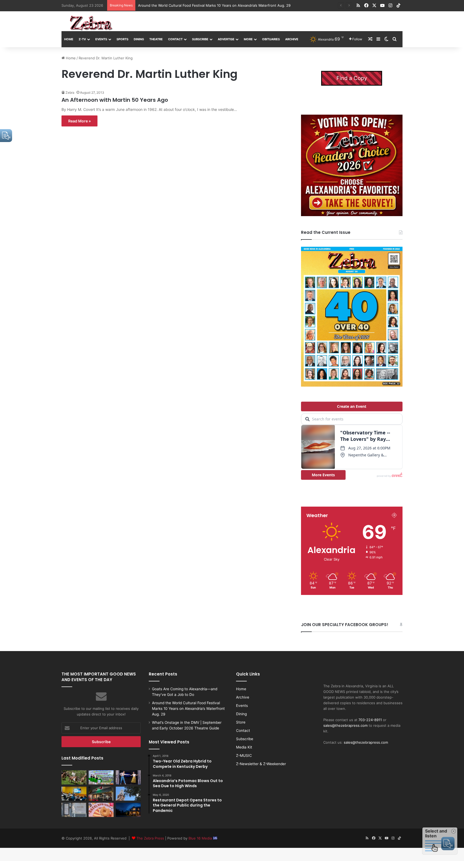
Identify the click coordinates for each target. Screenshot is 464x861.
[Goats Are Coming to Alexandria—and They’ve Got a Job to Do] (73, 777)
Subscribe (200, 39)
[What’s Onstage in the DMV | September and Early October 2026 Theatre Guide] (128, 777)
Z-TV (82, 39)
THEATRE (156, 39)
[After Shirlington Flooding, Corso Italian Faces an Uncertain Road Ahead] (101, 794)
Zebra (70, 92)
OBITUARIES (271, 39)
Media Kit (244, 747)
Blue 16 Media (201, 838)
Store (240, 722)
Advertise (226, 39)
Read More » (79, 121)
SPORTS (122, 39)
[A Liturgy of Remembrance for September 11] (128, 794)
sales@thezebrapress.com (345, 725)
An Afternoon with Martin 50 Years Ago (114, 100)
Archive (291, 39)
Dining (139, 39)
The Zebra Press (150, 838)
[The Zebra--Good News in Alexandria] (91, 23)
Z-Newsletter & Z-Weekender (261, 764)
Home (68, 39)
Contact (175, 39)
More (248, 39)
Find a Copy (351, 78)
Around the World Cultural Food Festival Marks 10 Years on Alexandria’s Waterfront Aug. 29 (214, 5)
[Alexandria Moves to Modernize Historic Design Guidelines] (73, 794)
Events (101, 39)
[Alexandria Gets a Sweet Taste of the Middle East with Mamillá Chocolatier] (73, 810)
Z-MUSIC (244, 755)
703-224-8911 (370, 720)
